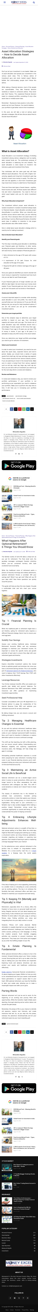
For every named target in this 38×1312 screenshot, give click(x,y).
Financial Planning (19, 46)
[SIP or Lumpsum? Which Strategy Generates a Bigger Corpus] (7, 507)
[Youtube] (14, 1298)
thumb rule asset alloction (8, 400)
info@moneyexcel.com (15, 1286)
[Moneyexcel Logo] (19, 2)
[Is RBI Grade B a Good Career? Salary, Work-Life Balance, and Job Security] (7, 526)
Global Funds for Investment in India (24, 495)
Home (3, 46)
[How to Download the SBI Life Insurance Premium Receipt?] (7, 1210)
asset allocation (10, 396)
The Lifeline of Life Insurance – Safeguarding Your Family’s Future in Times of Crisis (24, 1199)
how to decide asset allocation (24, 398)
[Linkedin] (28, 409)
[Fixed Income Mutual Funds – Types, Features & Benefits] (7, 517)
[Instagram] (27, 1298)
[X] (15, 409)
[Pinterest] (20, 409)
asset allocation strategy (21, 396)
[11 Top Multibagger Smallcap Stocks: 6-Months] (7, 1176)
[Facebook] (11, 409)
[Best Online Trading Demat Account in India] (7, 1186)
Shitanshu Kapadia (7, 62)
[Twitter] (19, 1298)
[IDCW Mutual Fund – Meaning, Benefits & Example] (7, 489)
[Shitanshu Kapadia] (19, 423)
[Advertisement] (19, 24)
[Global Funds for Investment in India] (7, 498)
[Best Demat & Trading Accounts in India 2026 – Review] (7, 1167)
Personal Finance (10, 46)
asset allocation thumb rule (8, 398)
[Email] (32, 409)
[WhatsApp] (24, 409)
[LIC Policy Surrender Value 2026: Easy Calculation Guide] (7, 1219)
